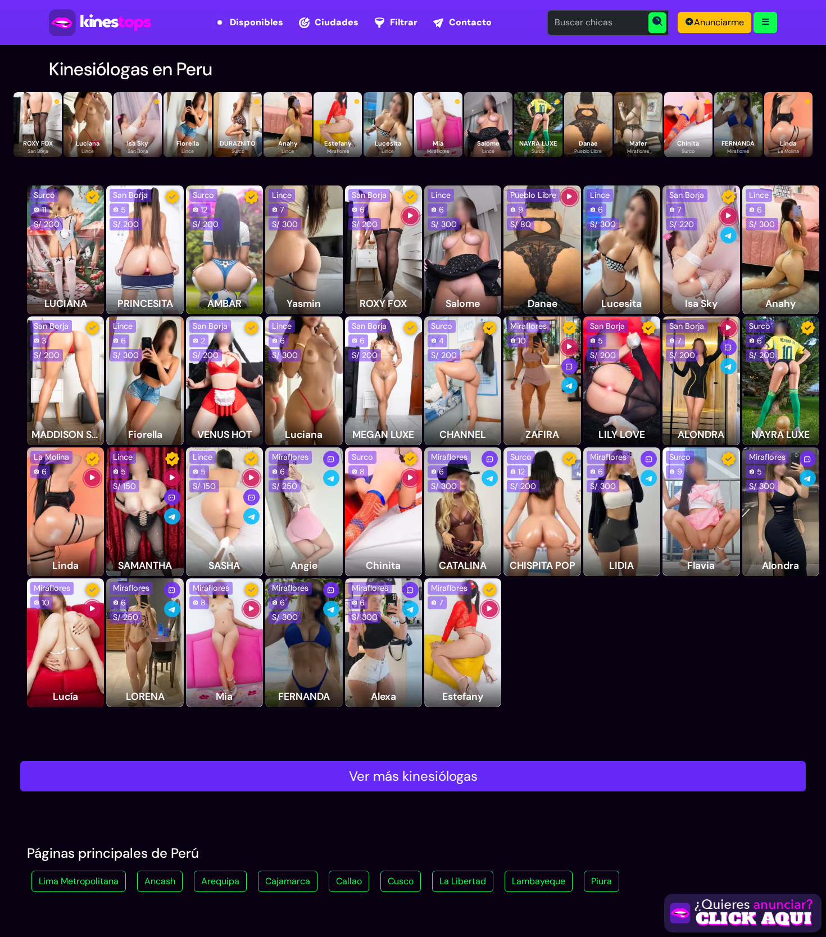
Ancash (159, 881)
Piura (601, 881)
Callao (349, 881)
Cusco (401, 881)
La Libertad (462, 881)
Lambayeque (538, 881)
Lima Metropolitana (79, 881)
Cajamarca (287, 881)
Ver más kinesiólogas (413, 776)
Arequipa (220, 881)
